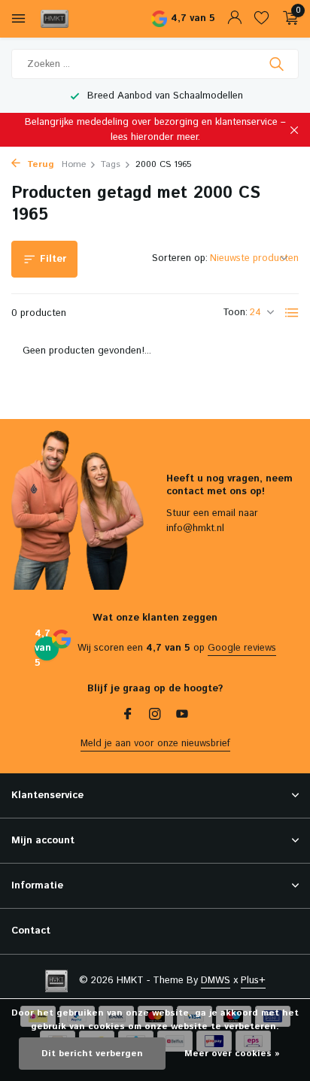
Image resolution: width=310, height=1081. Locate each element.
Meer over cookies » (232, 1053)
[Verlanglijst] (261, 19)
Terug (39, 164)
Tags (110, 164)
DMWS (215, 980)
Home (74, 164)
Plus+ (253, 980)
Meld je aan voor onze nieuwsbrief (155, 743)
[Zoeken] (278, 63)
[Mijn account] (234, 19)
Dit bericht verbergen (92, 1053)
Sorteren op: (180, 258)
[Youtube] (182, 716)
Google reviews (242, 648)
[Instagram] (155, 716)
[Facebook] (128, 716)
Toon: (235, 312)
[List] (292, 313)
